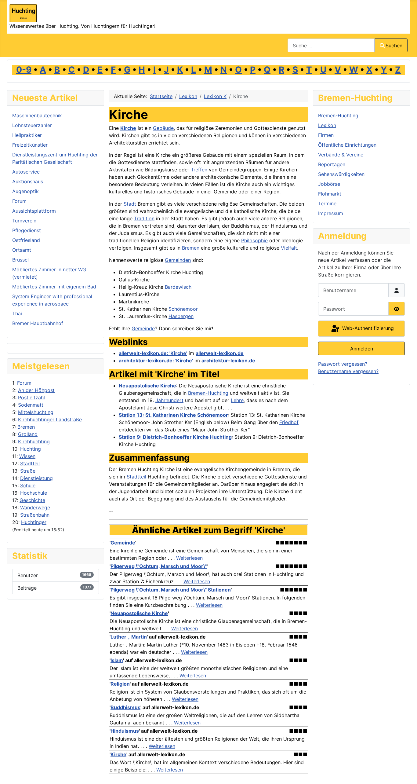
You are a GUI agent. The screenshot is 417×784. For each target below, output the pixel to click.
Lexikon (327, 125)
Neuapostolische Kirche (147, 386)
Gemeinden (178, 260)
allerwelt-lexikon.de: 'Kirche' (153, 353)
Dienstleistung (36, 478)
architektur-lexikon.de (228, 360)
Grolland (28, 434)
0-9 (23, 69)
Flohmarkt (329, 194)
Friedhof (289, 422)
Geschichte (32, 500)
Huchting (30, 449)
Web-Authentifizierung (367, 328)
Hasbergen (181, 316)
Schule (27, 485)
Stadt (130, 204)
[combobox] (331, 45)
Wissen (27, 456)
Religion (120, 684)
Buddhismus (125, 707)
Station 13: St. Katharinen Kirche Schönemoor (173, 415)
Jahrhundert (169, 400)
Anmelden (361, 349)
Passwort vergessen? (342, 364)
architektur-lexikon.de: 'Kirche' (156, 360)
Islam (117, 660)
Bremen (26, 427)
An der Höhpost (36, 390)
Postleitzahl (31, 397)
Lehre (237, 400)
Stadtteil (30, 463)
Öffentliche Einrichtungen (347, 145)
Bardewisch (178, 287)
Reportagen (331, 164)
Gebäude (163, 128)
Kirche (128, 128)
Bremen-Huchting (208, 393)
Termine (327, 203)
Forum (24, 383)
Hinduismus (125, 731)
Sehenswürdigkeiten (341, 174)
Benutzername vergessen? (348, 371)
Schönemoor (183, 309)
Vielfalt (289, 248)
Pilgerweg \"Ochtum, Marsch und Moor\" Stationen (171, 590)
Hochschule (33, 493)
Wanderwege (35, 507)
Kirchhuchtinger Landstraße (50, 419)
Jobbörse (329, 184)
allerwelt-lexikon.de (220, 353)
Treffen (199, 170)
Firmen (326, 135)
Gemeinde (143, 328)
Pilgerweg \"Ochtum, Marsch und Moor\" (159, 566)
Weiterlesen (189, 558)
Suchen (394, 45)
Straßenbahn (34, 515)
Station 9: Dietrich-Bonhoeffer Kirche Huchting (175, 437)
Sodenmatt (30, 405)
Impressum (330, 213)
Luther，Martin (129, 637)
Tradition (144, 218)
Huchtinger (33, 522)
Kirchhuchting (34, 441)
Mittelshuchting (35, 412)
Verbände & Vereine (340, 155)
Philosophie (254, 240)
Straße (27, 471)
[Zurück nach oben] (406, 772)
